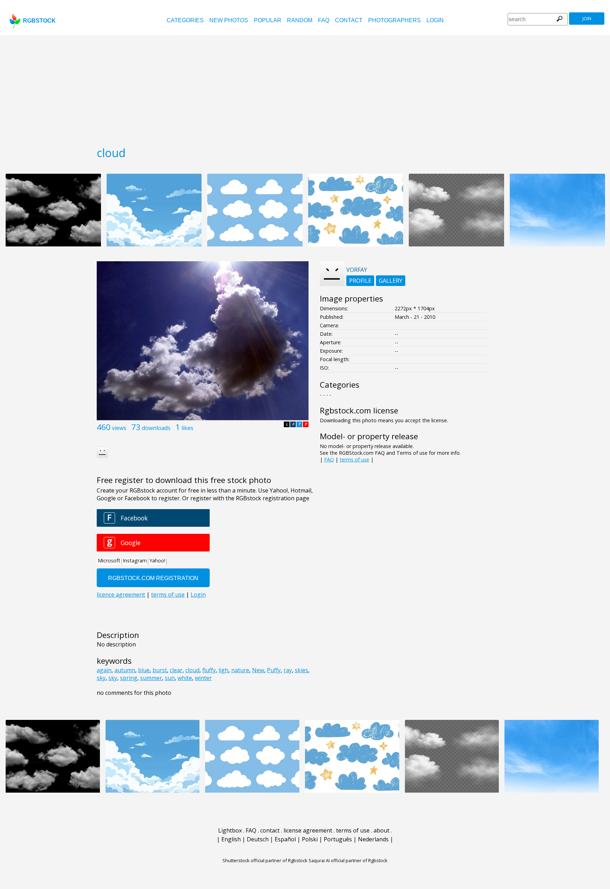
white (185, 678)
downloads (156, 428)
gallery (390, 281)
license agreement (307, 830)
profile (360, 281)
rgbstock (39, 21)
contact (349, 20)
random (299, 20)
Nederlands (373, 839)
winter (203, 678)
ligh (223, 670)
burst (159, 670)
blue (144, 670)
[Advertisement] (305, 88)
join (586, 19)
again (104, 670)
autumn (124, 670)
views (119, 428)
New (258, 670)
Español (285, 839)
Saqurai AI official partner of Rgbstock (348, 860)
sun (170, 678)
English (231, 839)
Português (338, 839)
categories (185, 20)
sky (101, 678)
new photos (228, 20)
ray (287, 670)
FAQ (323, 20)
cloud (192, 670)
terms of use (354, 459)
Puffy (274, 670)
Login (435, 20)
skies (301, 670)
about (381, 830)
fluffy (209, 670)
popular (267, 20)
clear (176, 670)
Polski (310, 839)
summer (151, 678)
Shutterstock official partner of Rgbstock (264, 860)
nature (240, 670)
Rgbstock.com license (359, 410)
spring (128, 678)
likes (187, 428)
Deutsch (258, 839)
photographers (394, 20)
